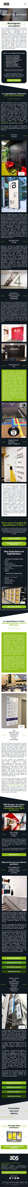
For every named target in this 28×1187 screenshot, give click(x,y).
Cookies (22, 1182)
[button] (2, 1136)
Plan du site (5, 1182)
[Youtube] (18, 1178)
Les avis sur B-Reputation (7, 1117)
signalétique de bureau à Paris (12, 122)
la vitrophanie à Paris (16, 785)
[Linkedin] (10, 1178)
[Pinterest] (15, 1178)
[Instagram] (13, 1178)
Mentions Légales (14, 1182)
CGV (26, 1182)
